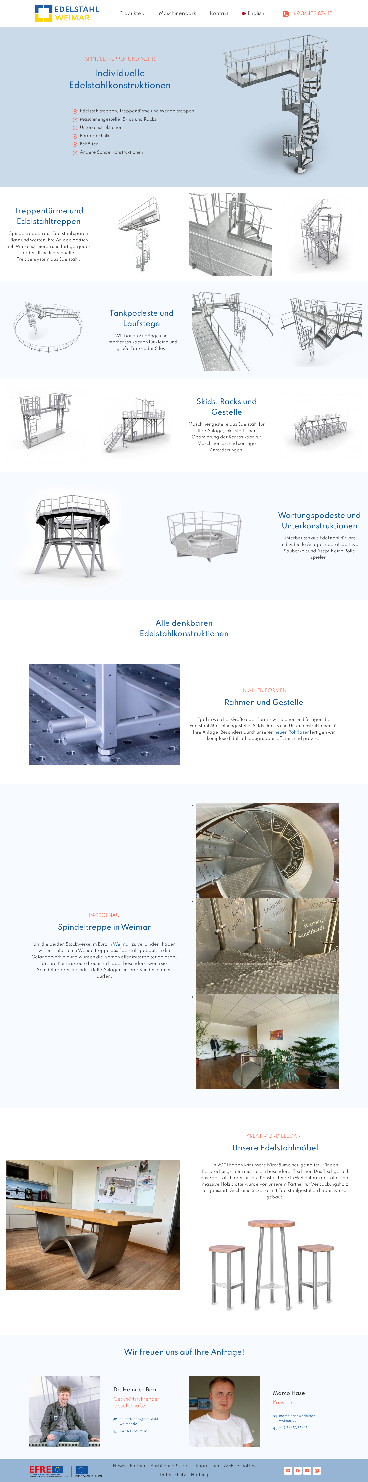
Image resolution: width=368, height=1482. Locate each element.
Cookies (246, 1466)
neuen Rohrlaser (291, 732)
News (119, 1466)
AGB (228, 1466)
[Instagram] (317, 1471)
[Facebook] (298, 1471)
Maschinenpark (177, 13)
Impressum (207, 1466)
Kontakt (219, 13)
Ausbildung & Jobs (170, 1466)
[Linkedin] (288, 1471)
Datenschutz (173, 1475)
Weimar (121, 944)
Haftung (199, 1475)
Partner (138, 1466)
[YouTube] (307, 1471)
